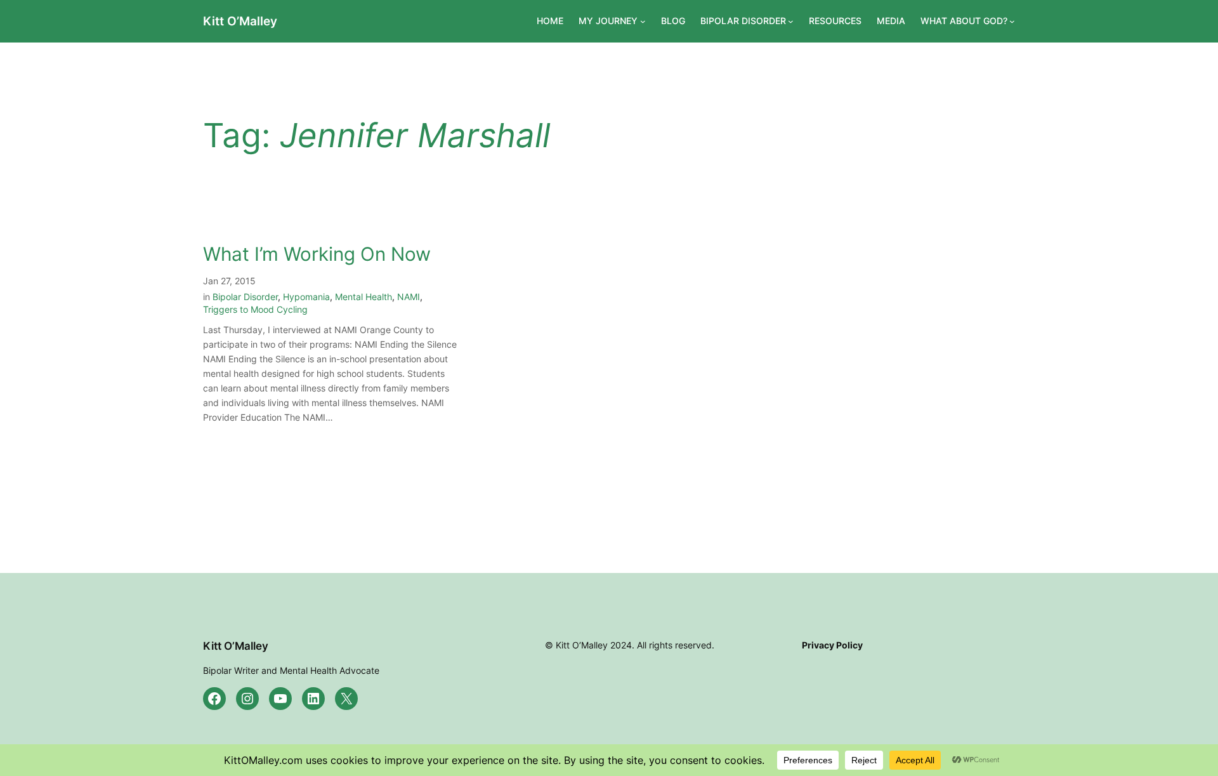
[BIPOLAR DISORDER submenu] (791, 21)
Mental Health (363, 296)
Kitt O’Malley (240, 21)
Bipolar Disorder (245, 296)
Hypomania (306, 296)
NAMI (408, 296)
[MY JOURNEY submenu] (643, 21)
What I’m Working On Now (317, 254)
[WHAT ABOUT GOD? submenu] (1012, 21)
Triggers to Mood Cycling (255, 309)
